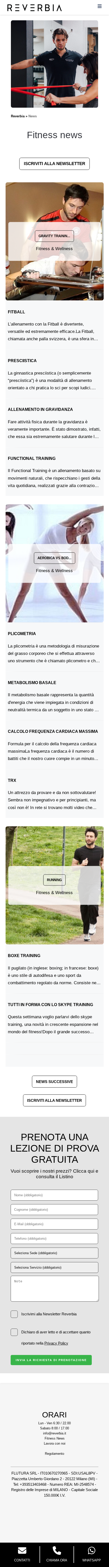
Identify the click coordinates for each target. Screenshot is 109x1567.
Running (54, 880)
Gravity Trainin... (54, 236)
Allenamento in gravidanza (40, 409)
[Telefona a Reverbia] (57, 1551)
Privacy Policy (56, 1343)
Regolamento (54, 1454)
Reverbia (18, 116)
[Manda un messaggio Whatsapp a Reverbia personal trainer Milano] (91, 1551)
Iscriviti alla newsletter (54, 163)
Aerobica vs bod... (54, 558)
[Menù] (100, 7)
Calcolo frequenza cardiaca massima (53, 731)
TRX (12, 780)
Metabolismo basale (32, 683)
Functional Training (32, 458)
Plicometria (22, 634)
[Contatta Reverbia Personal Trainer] (22, 1551)
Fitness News (55, 1438)
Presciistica (22, 361)
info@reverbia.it (54, 1433)
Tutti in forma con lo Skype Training (50, 1005)
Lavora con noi (54, 1443)
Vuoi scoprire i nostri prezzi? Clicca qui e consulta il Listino (54, 1173)
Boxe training (24, 956)
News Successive (54, 1082)
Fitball (16, 312)
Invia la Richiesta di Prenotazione (51, 1360)
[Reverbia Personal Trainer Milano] (34, 10)
